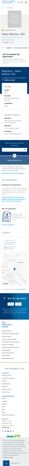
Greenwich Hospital (6, 336)
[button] (15, 463)
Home (3, 7)
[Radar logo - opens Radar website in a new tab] (5, 283)
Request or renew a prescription (13, 199)
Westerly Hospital (6, 350)
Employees (4, 404)
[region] (14, 269)
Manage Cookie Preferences (8, 415)
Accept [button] (6, 463)
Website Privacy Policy (8, 457)
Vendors (4, 412)
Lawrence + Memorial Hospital (9, 339)
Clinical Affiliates (6, 355)
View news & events (6, 389)
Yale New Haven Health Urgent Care (10, 347)
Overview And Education (21, 48)
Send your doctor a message (11, 201)
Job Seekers (5, 401)
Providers (4, 398)
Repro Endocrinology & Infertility (9, 37)
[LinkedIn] (10, 431)
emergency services (6, 375)
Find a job (4, 381)
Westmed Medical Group (9, 240)
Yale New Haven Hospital (8, 353)
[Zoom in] (25, 281)
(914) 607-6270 (9, 40)
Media (3, 409)
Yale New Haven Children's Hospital (10, 333)
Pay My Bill (4, 386)
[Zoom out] (25, 283)
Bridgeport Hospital (6, 331)
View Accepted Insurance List (15, 160)
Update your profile (9, 80)
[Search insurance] (25, 150)
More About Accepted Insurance (13, 173)
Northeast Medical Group (8, 358)
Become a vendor (6, 392)
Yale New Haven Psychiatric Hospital (10, 342)
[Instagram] (13, 431)
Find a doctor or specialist (8, 378)
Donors (3, 406)
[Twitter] (5, 431)
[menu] (26, 2)
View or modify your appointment (13, 197)
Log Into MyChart (8, 224)
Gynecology (20, 37)
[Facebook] (2, 431)
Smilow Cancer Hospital (7, 344)
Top (3, 48)
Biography (9, 48)
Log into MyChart (6, 383)
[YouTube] (8, 431)
